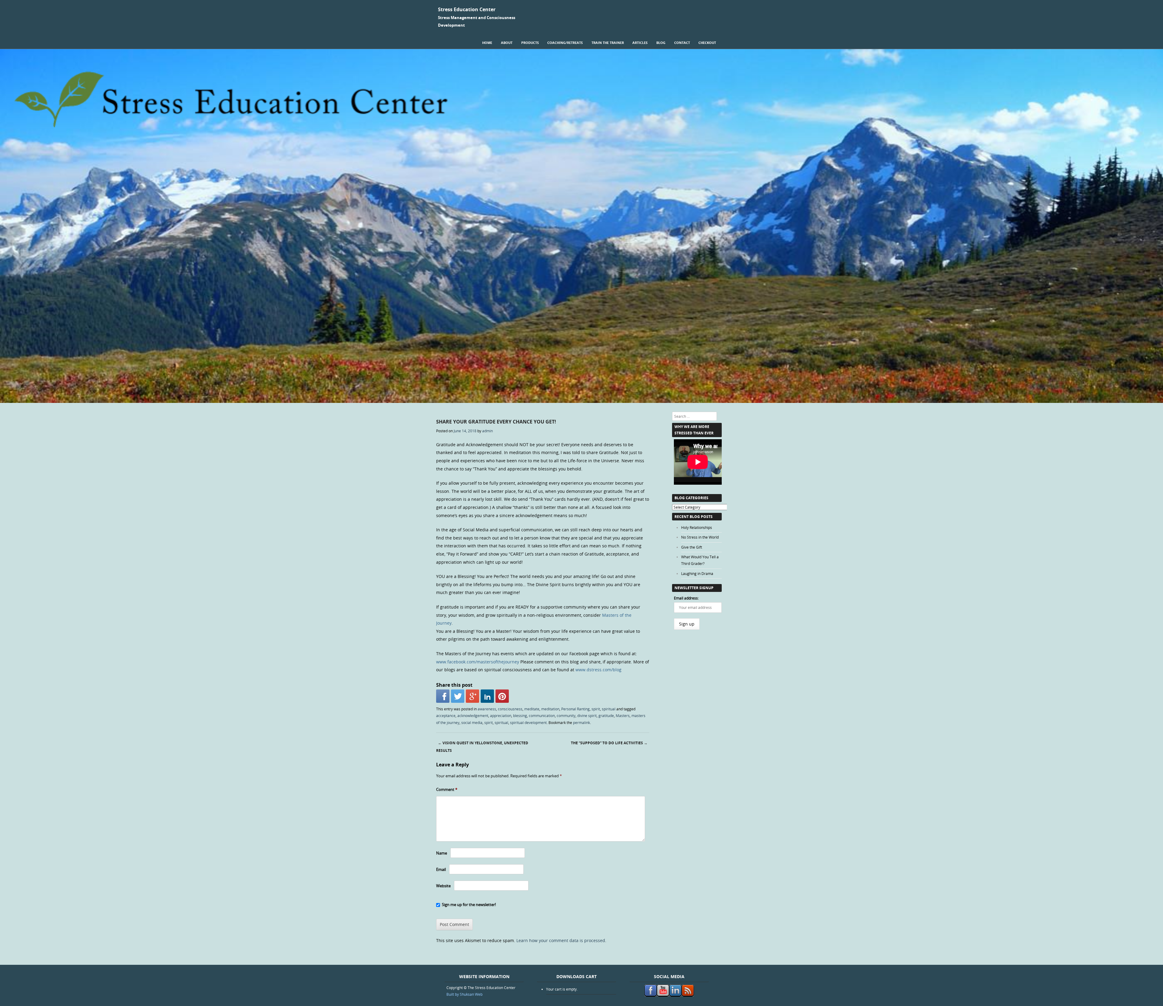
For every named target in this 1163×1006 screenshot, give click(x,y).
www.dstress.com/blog (598, 669)
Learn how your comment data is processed (560, 940)
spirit (595, 708)
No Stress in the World (700, 537)
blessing (520, 715)
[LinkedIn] (487, 696)
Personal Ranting (575, 708)
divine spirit (587, 715)
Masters (623, 715)
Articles (640, 42)
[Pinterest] (502, 696)
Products (530, 42)
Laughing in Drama (697, 573)
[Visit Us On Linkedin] (675, 995)
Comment (446, 789)
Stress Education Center (466, 9)
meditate (531, 708)
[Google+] (472, 696)
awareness (487, 708)
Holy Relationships (696, 527)
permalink (581, 722)
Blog (660, 42)
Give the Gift (691, 547)
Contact (682, 42)
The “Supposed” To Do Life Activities (609, 742)
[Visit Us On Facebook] (650, 995)
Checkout (707, 42)
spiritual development (528, 722)
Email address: (686, 598)
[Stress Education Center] (581, 401)
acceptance (446, 715)
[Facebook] (442, 696)
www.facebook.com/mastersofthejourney (477, 662)
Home (487, 42)
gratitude (606, 715)
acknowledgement (472, 715)
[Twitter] (457, 696)
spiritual (608, 708)
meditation (550, 708)
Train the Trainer (607, 42)
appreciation (500, 715)
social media (471, 722)
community (566, 715)
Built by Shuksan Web (464, 994)
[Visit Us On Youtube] (663, 995)
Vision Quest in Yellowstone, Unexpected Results (482, 746)
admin (487, 430)
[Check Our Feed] (687, 995)
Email (441, 869)
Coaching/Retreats (565, 42)
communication (542, 715)
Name (441, 853)
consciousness (510, 708)
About (506, 42)
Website (443, 885)
